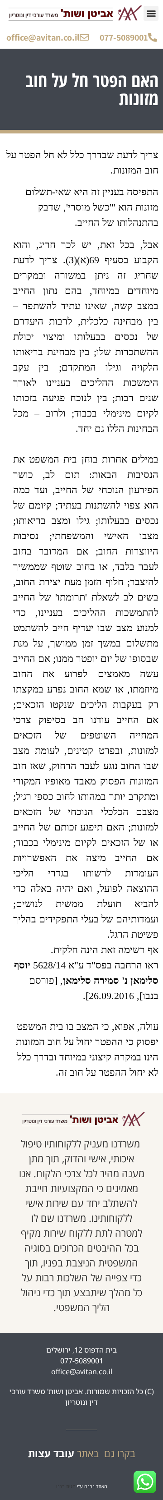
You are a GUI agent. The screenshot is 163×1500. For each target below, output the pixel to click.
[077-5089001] (152, 37)
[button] (151, 13)
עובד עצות (51, 1453)
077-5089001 (124, 37)
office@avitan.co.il (43, 37)
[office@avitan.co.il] (84, 37)
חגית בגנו (66, 1486)
